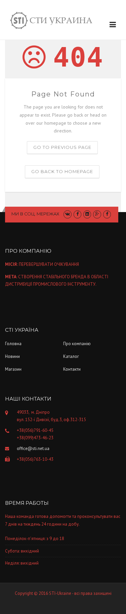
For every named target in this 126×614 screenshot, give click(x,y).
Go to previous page (62, 147)
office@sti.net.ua (33, 448)
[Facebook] (77, 214)
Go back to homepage (62, 171)
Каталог (71, 356)
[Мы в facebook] (107, 214)
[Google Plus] (97, 214)
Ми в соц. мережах (35, 213)
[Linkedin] (87, 214)
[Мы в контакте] (67, 214)
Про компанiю (77, 343)
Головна (13, 343)
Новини (12, 356)
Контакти (72, 369)
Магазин (13, 369)
